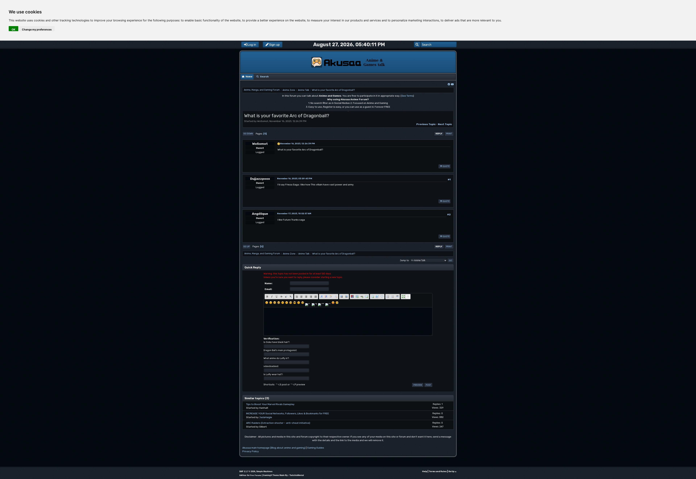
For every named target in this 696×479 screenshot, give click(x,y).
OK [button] (13, 29)
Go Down (248, 133)
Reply (439, 133)
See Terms (407, 95)
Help (424, 471)
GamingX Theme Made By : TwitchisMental (283, 475)
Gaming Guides (315, 447)
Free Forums (255, 475)
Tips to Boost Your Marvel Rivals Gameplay (270, 404)
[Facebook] (449, 84)
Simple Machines (264, 471)
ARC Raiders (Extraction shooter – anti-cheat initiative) (278, 422)
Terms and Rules (438, 471)
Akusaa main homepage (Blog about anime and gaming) (274, 447)
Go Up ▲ (452, 471)
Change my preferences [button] (37, 29)
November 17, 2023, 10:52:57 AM (294, 213)
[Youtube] (452, 84)
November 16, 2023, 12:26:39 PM (297, 143)
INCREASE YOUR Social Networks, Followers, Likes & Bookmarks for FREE (287, 413)
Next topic (445, 124)
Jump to (404, 260)
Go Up (246, 246)
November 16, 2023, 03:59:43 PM (294, 178)
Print (449, 133)
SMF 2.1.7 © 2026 (247, 471)
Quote (446, 166)
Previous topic (426, 124)
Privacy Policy (250, 451)
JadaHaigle (265, 417)
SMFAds (242, 475)
